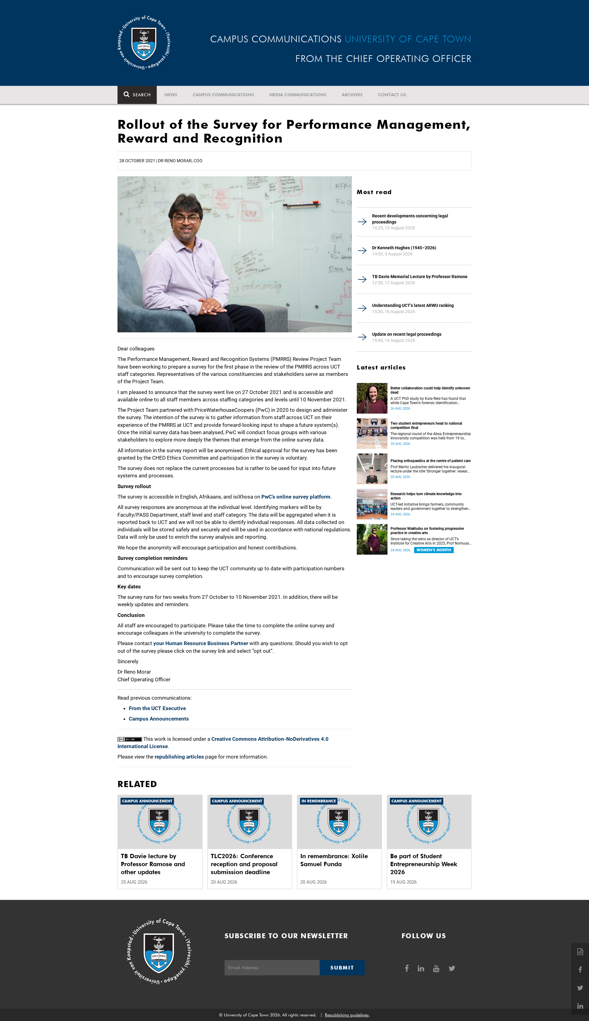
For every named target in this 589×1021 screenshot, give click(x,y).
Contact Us (392, 94)
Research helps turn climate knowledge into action (426, 496)
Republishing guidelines (347, 1014)
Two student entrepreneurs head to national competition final (426, 425)
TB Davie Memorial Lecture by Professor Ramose (420, 276)
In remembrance (319, 801)
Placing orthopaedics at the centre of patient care (431, 461)
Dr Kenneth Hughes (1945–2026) (404, 247)
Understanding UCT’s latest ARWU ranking (413, 305)
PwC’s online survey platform (295, 497)
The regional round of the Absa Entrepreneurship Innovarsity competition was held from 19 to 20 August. (431, 436)
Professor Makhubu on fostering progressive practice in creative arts (427, 530)
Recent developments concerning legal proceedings (410, 218)
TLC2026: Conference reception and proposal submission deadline (244, 864)
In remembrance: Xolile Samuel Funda (334, 860)
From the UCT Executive (157, 708)
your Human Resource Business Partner (200, 643)
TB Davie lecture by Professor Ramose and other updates (153, 864)
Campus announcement (147, 801)
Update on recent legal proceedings (406, 334)
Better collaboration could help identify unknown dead (430, 390)
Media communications (297, 94)
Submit (342, 968)
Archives (352, 94)
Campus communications (223, 94)
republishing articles (179, 757)
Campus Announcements (159, 719)
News (170, 94)
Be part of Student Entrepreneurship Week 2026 (423, 864)
